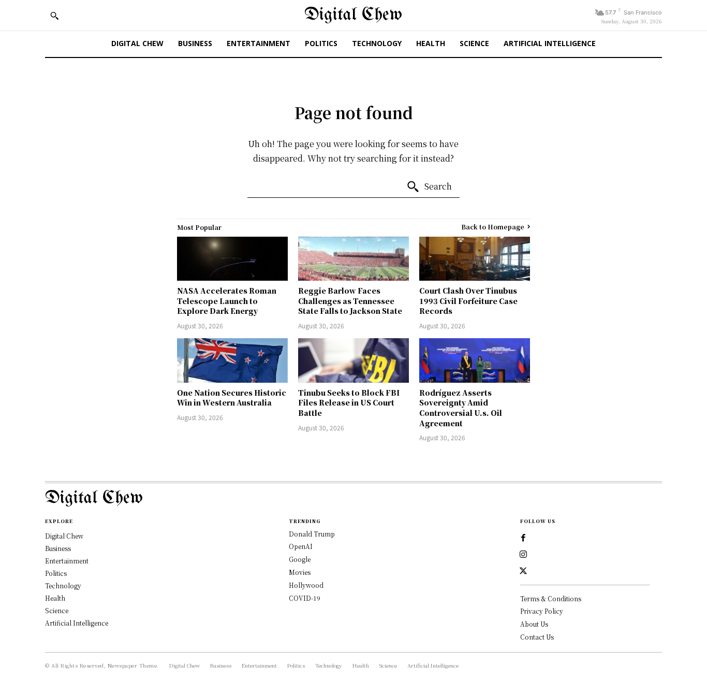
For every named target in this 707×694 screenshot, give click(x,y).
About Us (534, 623)
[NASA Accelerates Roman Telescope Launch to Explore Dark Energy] (232, 259)
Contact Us (537, 636)
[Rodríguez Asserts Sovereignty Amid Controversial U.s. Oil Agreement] (474, 360)
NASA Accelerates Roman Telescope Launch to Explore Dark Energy (226, 300)
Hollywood (306, 585)
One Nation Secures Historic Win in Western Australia (231, 397)
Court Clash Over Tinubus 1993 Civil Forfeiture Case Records (468, 300)
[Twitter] (523, 571)
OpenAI (301, 546)
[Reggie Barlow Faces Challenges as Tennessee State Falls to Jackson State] (353, 259)
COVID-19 (304, 598)
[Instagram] (523, 554)
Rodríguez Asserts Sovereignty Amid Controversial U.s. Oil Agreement (460, 407)
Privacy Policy (541, 610)
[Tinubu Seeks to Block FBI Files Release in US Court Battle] (353, 360)
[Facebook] (523, 538)
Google (300, 559)
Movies (300, 572)
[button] (54, 15)
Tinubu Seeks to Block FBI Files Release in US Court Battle (349, 402)
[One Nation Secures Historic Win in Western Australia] (232, 360)
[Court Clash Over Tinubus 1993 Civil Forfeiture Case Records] (474, 259)
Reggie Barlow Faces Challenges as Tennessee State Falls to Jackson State (350, 300)
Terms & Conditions (550, 598)
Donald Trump (312, 533)
